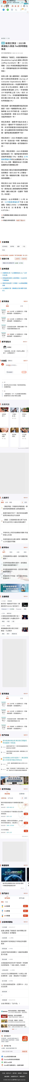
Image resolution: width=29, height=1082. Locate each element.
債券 (8, 38)
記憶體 (7, 906)
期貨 (4, 38)
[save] (20, 9)
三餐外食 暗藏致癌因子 (14, 415)
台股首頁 (17, 258)
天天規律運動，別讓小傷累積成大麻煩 (24, 435)
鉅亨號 (14, 1073)
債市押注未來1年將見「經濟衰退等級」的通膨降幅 (15, 386)
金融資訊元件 (14, 1076)
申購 (26, 814)
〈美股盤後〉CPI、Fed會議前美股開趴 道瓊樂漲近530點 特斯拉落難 (15, 395)
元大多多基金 (5, 830)
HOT (8, 311)
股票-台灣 (9, 816)
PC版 (3, 1073)
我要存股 (24, 258)
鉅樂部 (20, 1073)
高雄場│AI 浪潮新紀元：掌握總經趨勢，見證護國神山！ (17, 335)
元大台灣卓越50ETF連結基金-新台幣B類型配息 (12, 813)
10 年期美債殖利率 (12, 202)
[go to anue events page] (21, 6)
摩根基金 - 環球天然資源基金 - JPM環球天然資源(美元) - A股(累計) (12, 822)
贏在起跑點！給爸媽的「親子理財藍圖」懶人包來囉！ (14, 255)
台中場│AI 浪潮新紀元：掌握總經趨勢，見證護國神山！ (17, 312)
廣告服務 (6, 1076)
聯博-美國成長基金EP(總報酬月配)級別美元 (12, 804)
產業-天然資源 (10, 825)
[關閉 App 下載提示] (1, 2)
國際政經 (9, 613)
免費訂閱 (24, 1051)
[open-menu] (1, 6)
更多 (26, 502)
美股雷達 (10, 601)
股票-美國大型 (10, 807)
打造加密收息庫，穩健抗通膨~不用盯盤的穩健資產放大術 (17, 328)
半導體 (7, 916)
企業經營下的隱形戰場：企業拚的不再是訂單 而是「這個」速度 (4, 415)
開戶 (26, 805)
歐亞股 (8, 625)
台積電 (7, 911)
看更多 (25, 301)
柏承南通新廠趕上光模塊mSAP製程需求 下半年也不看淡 (14, 435)
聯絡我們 (22, 1076)
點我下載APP (20, 220)
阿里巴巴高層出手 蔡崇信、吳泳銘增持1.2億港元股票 (24, 415)
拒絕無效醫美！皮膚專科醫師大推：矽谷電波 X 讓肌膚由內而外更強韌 (4, 435)
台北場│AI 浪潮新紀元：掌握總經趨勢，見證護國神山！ (17, 320)
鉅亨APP (8, 1073)
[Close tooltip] (24, 13)
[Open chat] (25, 10)
